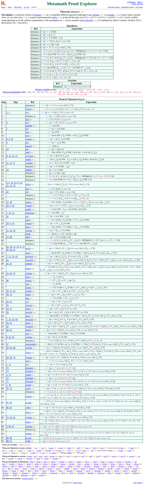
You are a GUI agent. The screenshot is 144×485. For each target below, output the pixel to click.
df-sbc (87, 464)
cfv (92, 450)
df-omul (91, 473)
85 (14, 417)
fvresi (28, 234)
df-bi (31, 462)
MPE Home (18, 7)
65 (13, 337)
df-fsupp (24, 475)
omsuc (28, 287)
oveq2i (29, 280)
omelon (29, 125)
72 (10, 364)
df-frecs (15, 473)
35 (17, 247)
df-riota (79, 471)
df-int (61, 466)
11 (7, 163)
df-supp (5, 473)
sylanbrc (29, 163)
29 (13, 206)
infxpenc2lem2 (27, 478)
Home (10, 7)
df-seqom (53, 473)
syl (27, 112)
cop (102, 448)
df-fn (22, 471)
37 (23, 247)
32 (7, 216)
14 (13, 156)
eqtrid (28, 294)
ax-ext (131, 456)
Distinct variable (42, 89)
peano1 (29, 146)
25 (7, 192)
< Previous (131, 2)
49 (7, 280)
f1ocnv (29, 109)
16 (11, 163)
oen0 (28, 152)
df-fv (61, 471)
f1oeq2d (29, 326)
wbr (122, 448)
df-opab (87, 466)
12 (10, 156)
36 (14, 230)
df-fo (44, 471)
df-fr (9, 468)
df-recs (34, 473)
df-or (46, 462)
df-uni (53, 466)
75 (10, 375)
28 (11, 202)
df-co (58, 468)
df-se (17, 468)
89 (7, 438)
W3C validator (137, 482)
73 (7, 368)
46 (11, 273)
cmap (54, 453)
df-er (109, 473)
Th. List (26, 7)
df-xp (33, 468)
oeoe (28, 253)
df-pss (136, 464)
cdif (78, 448)
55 (11, 302)
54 (7, 309)
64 (7, 357)
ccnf (81, 453)
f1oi (27, 119)
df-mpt (96, 466)
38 (11, 237)
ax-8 (90, 456)
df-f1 (36, 471)
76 (7, 388)
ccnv (20, 450)
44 (7, 260)
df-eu (119, 462)
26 (7, 247)
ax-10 (106, 456)
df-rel (41, 468)
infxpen (37, 15)
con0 (49, 450)
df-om (116, 471)
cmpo (121, 450)
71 (7, 417)
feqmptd (29, 368)
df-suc (135, 468)
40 (11, 250)
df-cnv (49, 468)
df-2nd (134, 471)
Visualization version (127, 7)
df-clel (11, 464)
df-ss (128, 464)
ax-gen (52, 456)
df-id (112, 466)
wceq (51, 448)
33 (14, 247)
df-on (118, 468)
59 (7, 323)
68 (14, 348)
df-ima (91, 468)
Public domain (77, 482)
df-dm (66, 468)
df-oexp (101, 473)
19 (7, 170)
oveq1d (29, 305)
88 (7, 441)
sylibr (28, 407)
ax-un (46, 458)
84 (11, 417)
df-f (29, 471)
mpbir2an (30, 213)
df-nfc (20, 464)
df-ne (29, 464)
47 (14, 273)
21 (7, 185)
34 (13, 223)
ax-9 (98, 456)
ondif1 (28, 159)
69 (11, 357)
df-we (25, 468)
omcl (28, 220)
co (112, 450)
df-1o (63, 473)
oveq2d (29, 312)
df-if (12, 466)
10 (12, 139)
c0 (95, 448)
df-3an (62, 462)
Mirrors (3, 7)
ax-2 (40, 456)
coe (43, 453)
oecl (27, 135)
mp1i (28, 237)
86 (10, 426)
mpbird (29, 263)
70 (14, 357)
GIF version (139, 7)
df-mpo (107, 471)
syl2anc (29, 230)
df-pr (36, 466)
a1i (27, 122)
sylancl (29, 139)
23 (14, 185)
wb (42, 448)
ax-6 (75, 456)
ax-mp (28, 402)
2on (27, 132)
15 (16, 156)
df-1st (125, 471)
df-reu (63, 464)
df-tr (104, 466)
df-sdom (5, 475)
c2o (14, 453)
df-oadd (81, 473)
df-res (83, 468)
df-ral (37, 464)
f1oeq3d (29, 260)
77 (7, 381)
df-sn (29, 466)
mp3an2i (29, 256)
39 (7, 250)
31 (13, 213)
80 (7, 407)
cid (3, 450)
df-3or (53, 462)
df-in (121, 464)
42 (7, 263)
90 (11, 438)
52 (14, 291)
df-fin (15, 475)
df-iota (4, 471)
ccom (39, 450)
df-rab (71, 464)
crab (69, 448)
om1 (28, 298)
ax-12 (123, 456)
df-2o (28, 277)
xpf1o (28, 388)
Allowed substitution (12, 92)
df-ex (87, 462)
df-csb (96, 464)
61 (11, 323)
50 (7, 294)
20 (15, 183)
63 (11, 330)
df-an (38, 462)
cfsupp (69, 453)
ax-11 (114, 456)
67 (7, 344)
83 (11, 407)
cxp (11, 450)
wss (87, 448)
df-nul (4, 466)
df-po (130, 466)
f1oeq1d (29, 371)
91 (11, 441)
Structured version (114, 7)
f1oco (28, 268)
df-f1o (52, 471)
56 (7, 305)
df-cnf (41, 475)
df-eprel (121, 466)
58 (7, 312)
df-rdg (43, 473)
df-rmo (54, 464)
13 (7, 149)
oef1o (54, 17)
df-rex (45, 464)
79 (11, 388)
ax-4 (60, 456)
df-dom (135, 473)
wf (69, 450)
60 (16, 319)
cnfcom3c (89, 20)
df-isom (69, 471)
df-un (113, 464)
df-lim (126, 468)
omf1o (28, 202)
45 (11, 263)
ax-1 (35, 456)
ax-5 (68, 456)
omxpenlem (31, 344)
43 (16, 256)
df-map (118, 473)
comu (33, 453)
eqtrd (28, 309)
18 (12, 183)
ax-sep (10, 458)
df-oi (33, 475)
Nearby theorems (137, 4)
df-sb (103, 462)
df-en (127, 473)
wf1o (84, 450)
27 (7, 202)
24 (7, 273)
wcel (61, 448)
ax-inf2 (55, 458)
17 (14, 163)
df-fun (14, 471)
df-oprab (97, 471)
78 (10, 385)
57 (11, 309)
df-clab (128, 462)
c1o (5, 453)
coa (23, 453)
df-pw (20, 466)
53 (11, 294)
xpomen (110, 15)
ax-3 (46, 456)
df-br (78, 466)
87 (13, 426)
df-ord (110, 468)
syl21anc (29, 156)
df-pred (101, 468)
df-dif (105, 464)
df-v (79, 464)
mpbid (28, 330)
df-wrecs (25, 473)
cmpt (132, 448)
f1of (27, 361)
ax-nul (19, 458)
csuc (59, 450)
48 (7, 330)
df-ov (88, 471)
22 (11, 185)
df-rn (75, 468)
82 (11, 402)
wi (36, 448)
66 (7, 348)
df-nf (95, 462)
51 (11, 291)
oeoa (28, 316)
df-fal (79, 462)
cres (29, 450)
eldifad (29, 170)
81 (7, 402)
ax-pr (38, 458)
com (129, 450)
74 (7, 371)
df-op (44, 466)
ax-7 (83, 456)
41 (14, 250)
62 (7, 326)
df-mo (111, 462)
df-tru (71, 462)
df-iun (70, 466)
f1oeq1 (29, 396)
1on (27, 284)
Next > (140, 2)
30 (11, 247)
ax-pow (29, 458)
